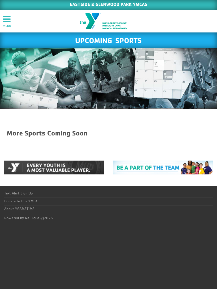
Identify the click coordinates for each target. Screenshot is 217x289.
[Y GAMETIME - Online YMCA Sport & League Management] (108, 21)
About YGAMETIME (19, 209)
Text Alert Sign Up (18, 193)
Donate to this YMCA (21, 201)
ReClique (32, 218)
